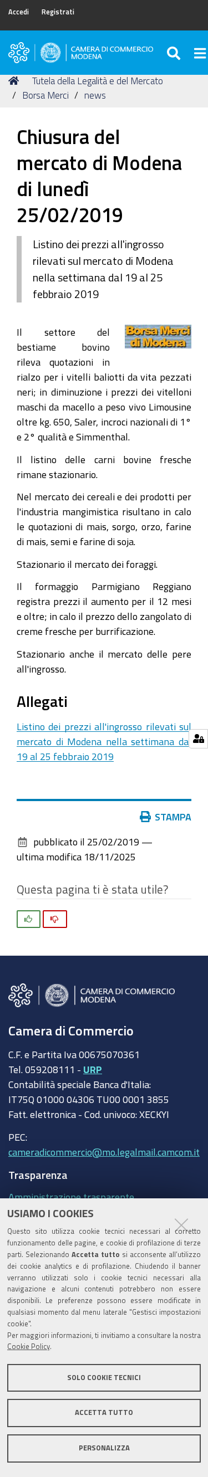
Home (15, 81)
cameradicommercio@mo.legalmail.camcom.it (104, 1152)
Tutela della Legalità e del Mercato (97, 80)
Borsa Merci (45, 95)
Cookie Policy (28, 1346)
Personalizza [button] (104, 1448)
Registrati (58, 12)
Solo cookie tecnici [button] (104, 1377)
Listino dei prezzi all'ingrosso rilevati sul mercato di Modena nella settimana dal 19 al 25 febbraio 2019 (104, 741)
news (95, 95)
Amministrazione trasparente (71, 1197)
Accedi (18, 12)
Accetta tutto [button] (104, 1412)
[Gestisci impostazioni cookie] (198, 738)
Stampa (173, 817)
